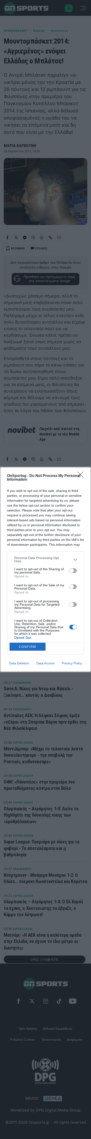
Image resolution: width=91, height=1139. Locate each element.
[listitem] (45, 559)
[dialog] (45, 569)
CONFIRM (27, 647)
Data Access (45, 663)
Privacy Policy (72, 663)
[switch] (73, 570)
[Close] (81, 476)
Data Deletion (19, 663)
